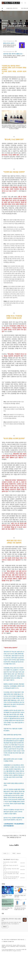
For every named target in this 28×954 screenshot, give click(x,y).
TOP (25, 940)
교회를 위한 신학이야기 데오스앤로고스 (11, 919)
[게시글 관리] (9, 853)
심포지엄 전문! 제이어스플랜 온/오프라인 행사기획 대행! (14, 54)
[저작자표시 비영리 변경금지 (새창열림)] (19, 853)
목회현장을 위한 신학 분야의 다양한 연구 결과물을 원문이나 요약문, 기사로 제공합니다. (11, 923)
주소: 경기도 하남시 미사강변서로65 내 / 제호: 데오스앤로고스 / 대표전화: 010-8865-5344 (13, 940)
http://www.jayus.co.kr (8, 51)
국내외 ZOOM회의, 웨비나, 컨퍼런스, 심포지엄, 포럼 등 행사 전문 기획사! (14, 56)
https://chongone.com (8, 41)
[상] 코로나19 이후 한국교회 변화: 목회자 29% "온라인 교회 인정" (11, 877)
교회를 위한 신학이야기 (12, 8)
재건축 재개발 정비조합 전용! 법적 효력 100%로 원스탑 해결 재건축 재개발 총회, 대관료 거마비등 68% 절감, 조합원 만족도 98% (9, 46)
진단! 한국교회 (7, 859)
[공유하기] (7, 853)
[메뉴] (25, 3)
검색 (22, 3)
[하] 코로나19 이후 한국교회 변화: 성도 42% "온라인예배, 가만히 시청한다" (11, 873)
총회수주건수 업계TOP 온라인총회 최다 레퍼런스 (9, 43)
